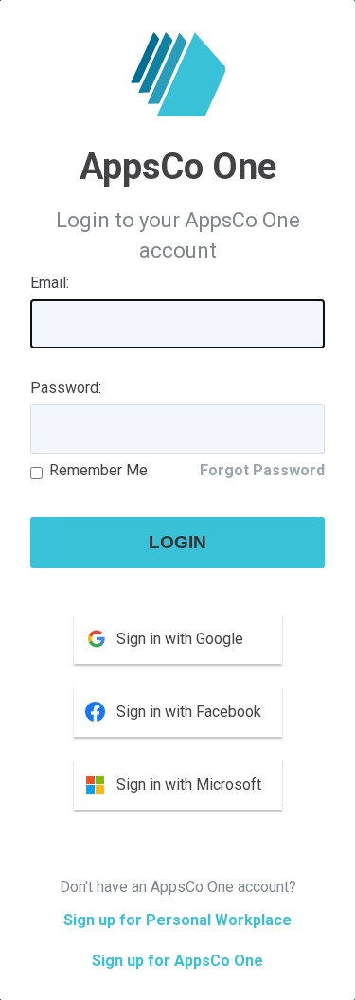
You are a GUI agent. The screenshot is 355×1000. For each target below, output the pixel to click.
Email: (49, 283)
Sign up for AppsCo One (177, 961)
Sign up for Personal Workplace (177, 920)
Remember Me (98, 470)
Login (177, 542)
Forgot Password (262, 470)
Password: (65, 388)
